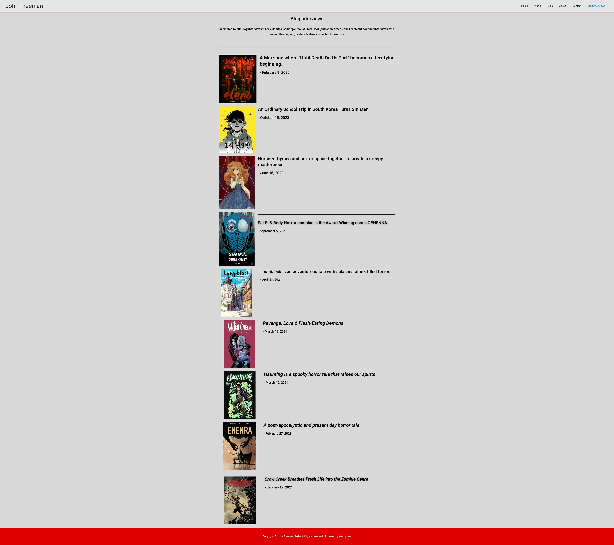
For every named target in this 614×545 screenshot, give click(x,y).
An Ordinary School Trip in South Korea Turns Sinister (313, 109)
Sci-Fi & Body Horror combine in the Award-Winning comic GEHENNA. (323, 222)
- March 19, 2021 (275, 331)
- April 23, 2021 (271, 279)
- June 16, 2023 (270, 173)
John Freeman (24, 5)
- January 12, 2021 (279, 487)
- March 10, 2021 (276, 383)
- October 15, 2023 (273, 118)
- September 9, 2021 (272, 231)
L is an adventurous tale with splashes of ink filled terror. (325, 271)
